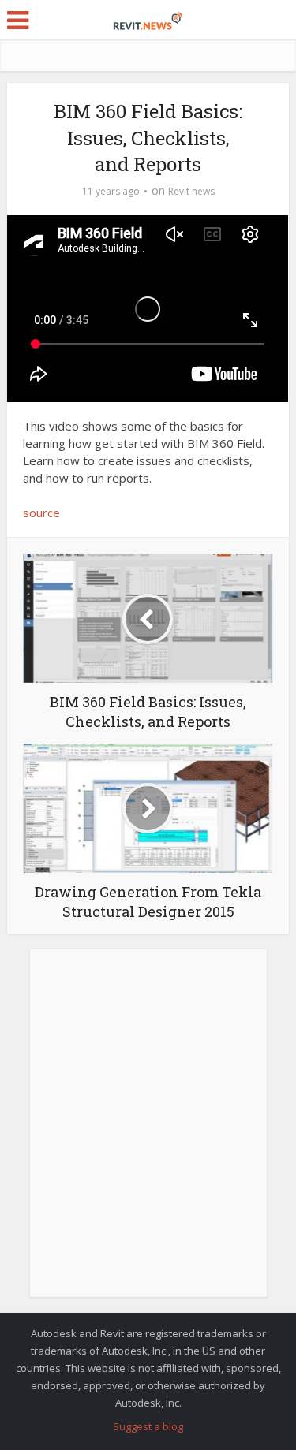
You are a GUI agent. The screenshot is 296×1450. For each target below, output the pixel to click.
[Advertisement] (148, 1132)
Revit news (191, 191)
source (41, 512)
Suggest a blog (148, 1426)
